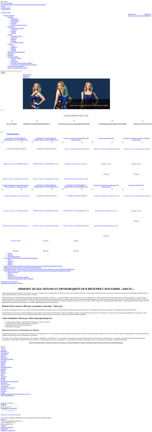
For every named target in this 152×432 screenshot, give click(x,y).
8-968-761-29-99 (5, 394)
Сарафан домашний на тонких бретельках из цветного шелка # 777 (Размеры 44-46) (15, 186)
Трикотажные (15, 20)
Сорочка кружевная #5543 (106, 138)
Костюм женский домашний (16, 52)
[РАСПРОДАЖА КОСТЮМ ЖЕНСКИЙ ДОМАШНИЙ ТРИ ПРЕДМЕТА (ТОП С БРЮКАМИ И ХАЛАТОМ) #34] (66, 76)
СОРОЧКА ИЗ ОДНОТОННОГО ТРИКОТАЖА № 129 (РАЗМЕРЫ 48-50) (16, 139)
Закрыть (3, 419)
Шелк (13, 45)
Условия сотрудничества (15, 4)
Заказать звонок (5, 8)
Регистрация (8, 3)
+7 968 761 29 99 (6, 12)
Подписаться (13, 408)
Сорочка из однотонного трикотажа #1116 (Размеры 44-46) (76, 139)
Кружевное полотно (17, 42)
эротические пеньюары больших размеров (24, 64)
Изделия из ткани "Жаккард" (16, 66)
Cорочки (10, 17)
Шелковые (14, 18)
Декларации (42, 4)
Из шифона (14, 22)
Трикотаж (14, 30)
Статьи (36, 4)
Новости (20, 283)
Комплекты (11, 26)
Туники (10, 44)
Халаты (10, 34)
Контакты (31, 4)
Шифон (13, 33)
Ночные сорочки (16, 58)
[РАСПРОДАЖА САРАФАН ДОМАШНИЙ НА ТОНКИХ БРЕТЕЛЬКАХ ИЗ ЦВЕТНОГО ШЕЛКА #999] (66, 78)
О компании (4, 4)
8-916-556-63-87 (15, 394)
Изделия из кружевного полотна (17, 68)
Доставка (25, 4)
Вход (2, 3)
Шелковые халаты (16, 36)
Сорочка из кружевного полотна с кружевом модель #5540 (136, 139)
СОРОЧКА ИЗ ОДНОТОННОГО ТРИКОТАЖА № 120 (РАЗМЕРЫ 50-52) (46, 139)
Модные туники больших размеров (21, 63)
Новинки (10, 55)
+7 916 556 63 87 (6, 9)
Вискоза (13, 23)
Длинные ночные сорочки (19, 25)
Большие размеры (13, 56)
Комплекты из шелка (17, 28)
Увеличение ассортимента (8, 283)
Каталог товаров (9, 15)
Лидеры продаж (13, 134)
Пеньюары (11, 53)
